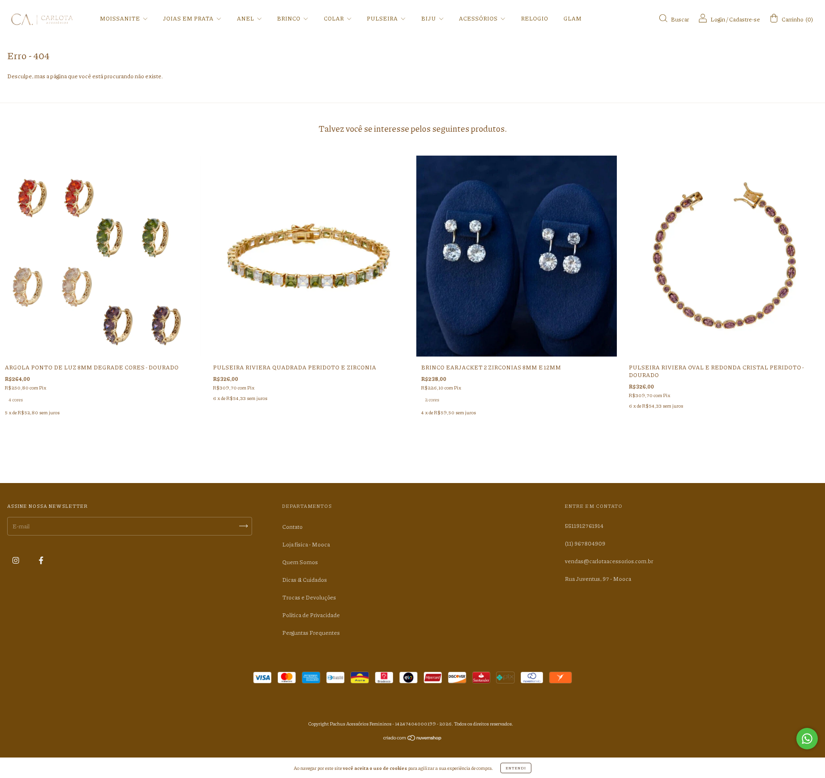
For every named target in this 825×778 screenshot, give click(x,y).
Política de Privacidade (311, 615)
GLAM (572, 18)
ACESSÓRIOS (478, 18)
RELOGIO (534, 18)
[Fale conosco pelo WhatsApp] (807, 738)
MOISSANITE (120, 18)
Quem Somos (300, 562)
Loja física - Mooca (306, 544)
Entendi (516, 767)
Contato (292, 527)
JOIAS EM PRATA (188, 18)
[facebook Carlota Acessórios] (41, 561)
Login (717, 19)
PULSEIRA (383, 18)
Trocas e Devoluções (309, 597)
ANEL (246, 18)
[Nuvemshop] (413, 739)
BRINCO (289, 18)
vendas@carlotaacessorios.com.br (609, 561)
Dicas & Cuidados (304, 580)
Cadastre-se (744, 19)
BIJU (429, 18)
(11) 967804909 (585, 543)
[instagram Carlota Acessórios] (16, 561)
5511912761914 (584, 526)
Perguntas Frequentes (311, 633)
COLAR (334, 18)
